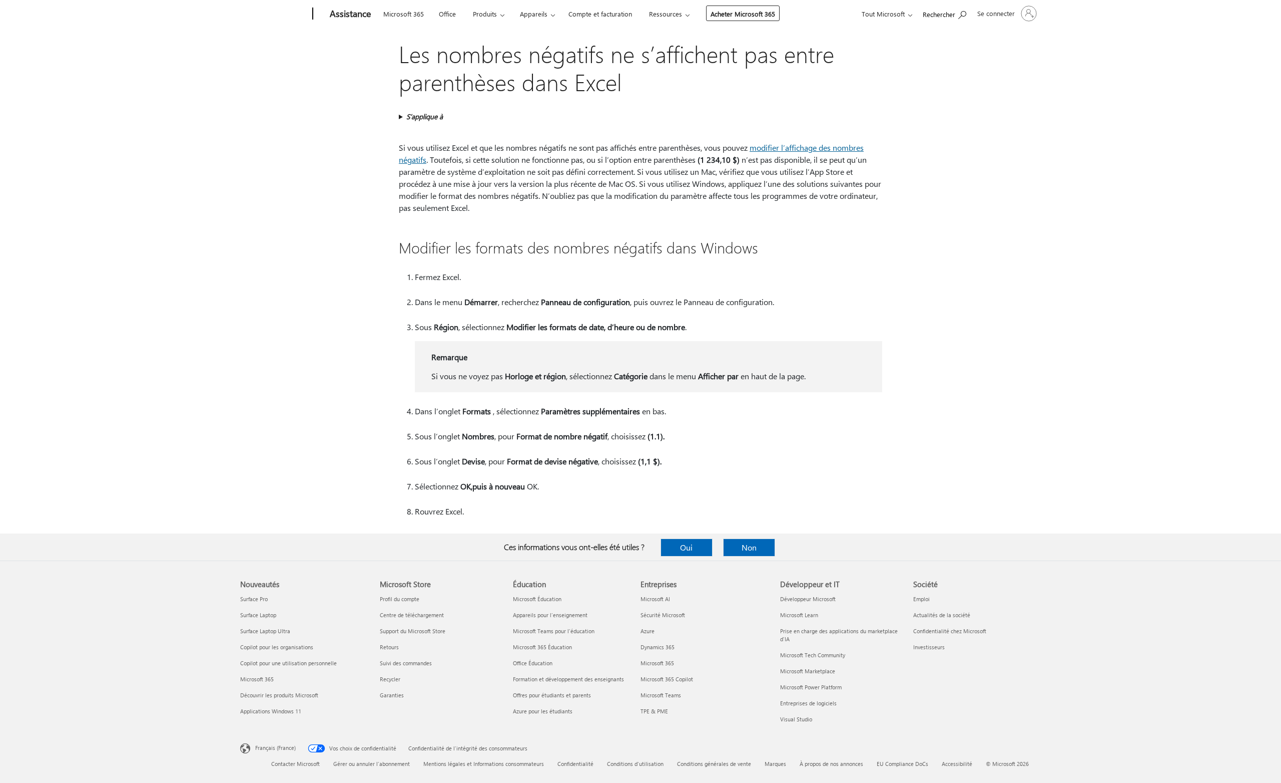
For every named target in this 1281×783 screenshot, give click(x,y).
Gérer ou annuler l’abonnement (371, 763)
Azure (647, 631)
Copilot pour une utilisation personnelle (288, 663)
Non (749, 547)
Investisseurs (929, 647)
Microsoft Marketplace (807, 671)
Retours (389, 647)
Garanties (392, 695)
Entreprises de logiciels (808, 703)
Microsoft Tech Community (812, 655)
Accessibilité (957, 763)
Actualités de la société (941, 615)
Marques (775, 763)
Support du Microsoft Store (412, 631)
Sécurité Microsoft (662, 615)
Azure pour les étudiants (542, 711)
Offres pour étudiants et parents (552, 695)
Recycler (390, 679)
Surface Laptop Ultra (265, 631)
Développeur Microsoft (808, 599)
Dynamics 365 (657, 647)
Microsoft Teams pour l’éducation (553, 631)
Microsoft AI (655, 599)
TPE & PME (654, 711)
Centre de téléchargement (412, 615)
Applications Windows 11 (270, 711)
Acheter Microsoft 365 (743, 14)
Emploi (921, 599)
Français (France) (275, 747)
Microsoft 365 (403, 14)
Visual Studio (796, 719)
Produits (485, 14)
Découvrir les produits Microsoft (279, 695)
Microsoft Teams (660, 695)
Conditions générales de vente (714, 763)
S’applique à (424, 116)
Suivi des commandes (406, 663)
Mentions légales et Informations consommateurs (483, 763)
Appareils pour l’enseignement (550, 615)
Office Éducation (532, 663)
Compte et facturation (600, 14)
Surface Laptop (258, 615)
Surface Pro (254, 599)
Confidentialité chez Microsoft (949, 631)
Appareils (533, 14)
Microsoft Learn (799, 615)
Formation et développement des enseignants (568, 679)
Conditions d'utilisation (635, 763)
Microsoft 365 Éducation (542, 647)
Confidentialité (575, 763)
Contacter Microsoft (295, 763)
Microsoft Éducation (537, 599)
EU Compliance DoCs (902, 763)
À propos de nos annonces (831, 763)
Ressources (665, 14)
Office (447, 14)
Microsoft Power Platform (811, 687)
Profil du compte (399, 599)
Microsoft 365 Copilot (666, 679)
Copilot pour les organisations (276, 647)
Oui (686, 547)
